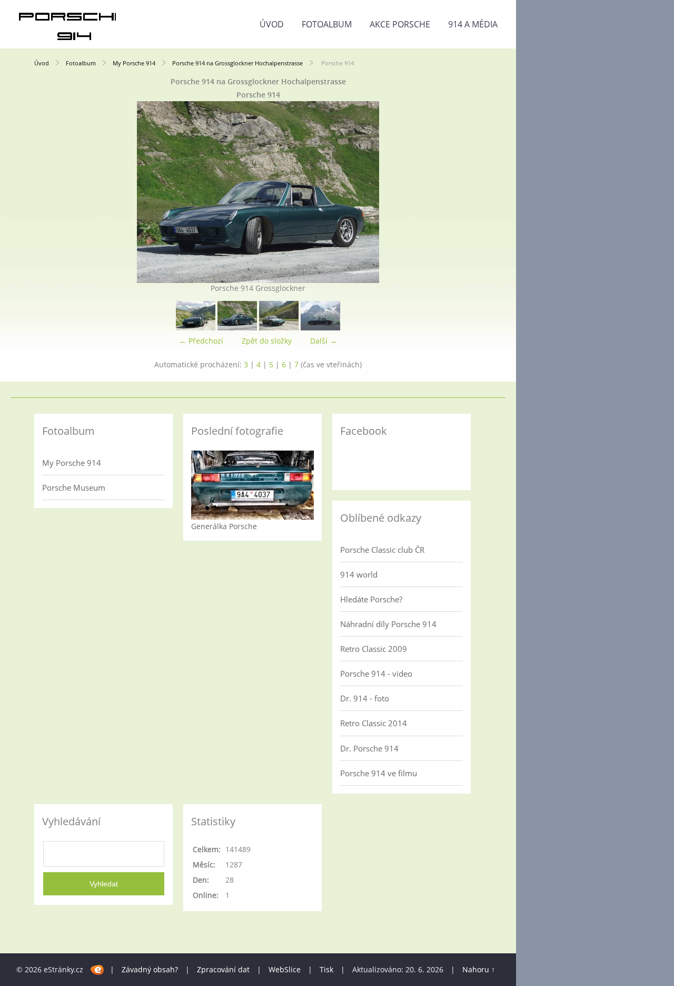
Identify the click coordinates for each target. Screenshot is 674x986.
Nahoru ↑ (478, 969)
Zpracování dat (223, 969)
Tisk (326, 969)
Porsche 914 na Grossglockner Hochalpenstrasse (237, 63)
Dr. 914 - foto (364, 698)
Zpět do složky (267, 341)
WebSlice (285, 969)
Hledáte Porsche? (371, 599)
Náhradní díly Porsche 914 (388, 624)
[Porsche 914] (237, 328)
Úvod (272, 24)
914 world (359, 574)
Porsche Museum (73, 487)
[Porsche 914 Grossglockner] (320, 328)
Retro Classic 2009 (373, 648)
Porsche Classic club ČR (382, 549)
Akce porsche (400, 24)
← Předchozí (201, 341)
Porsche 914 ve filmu (378, 773)
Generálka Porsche (224, 526)
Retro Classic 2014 (373, 723)
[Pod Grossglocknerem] (195, 328)
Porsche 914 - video (376, 673)
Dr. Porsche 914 (369, 748)
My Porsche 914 (134, 63)
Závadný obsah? (150, 969)
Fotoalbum (327, 24)
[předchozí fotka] (51, 192)
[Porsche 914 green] (279, 328)
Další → (323, 341)
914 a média (473, 24)
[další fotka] (465, 192)
